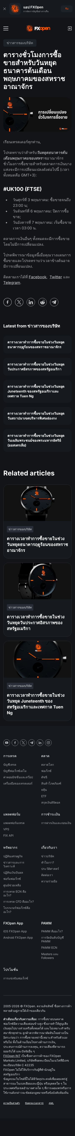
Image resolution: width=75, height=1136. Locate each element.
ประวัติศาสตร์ (50, 868)
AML (51, 1103)
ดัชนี (44, 777)
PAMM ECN (49, 947)
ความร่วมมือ (49, 881)
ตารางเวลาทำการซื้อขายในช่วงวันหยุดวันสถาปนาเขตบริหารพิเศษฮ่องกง (36, 415)
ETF (43, 796)
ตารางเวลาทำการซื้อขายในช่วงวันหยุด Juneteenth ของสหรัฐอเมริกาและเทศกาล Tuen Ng (36, 391)
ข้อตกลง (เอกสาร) (34, 1103)
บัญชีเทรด (9, 764)
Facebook (37, 277)
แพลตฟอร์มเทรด (14, 823)
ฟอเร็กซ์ (46, 771)
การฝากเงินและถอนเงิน (56, 823)
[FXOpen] (38, 28)
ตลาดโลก (47, 764)
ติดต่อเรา (47, 875)
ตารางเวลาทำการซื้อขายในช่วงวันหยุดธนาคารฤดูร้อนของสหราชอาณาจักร (36, 344)
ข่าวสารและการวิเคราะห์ (13, 864)
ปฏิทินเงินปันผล (13, 872)
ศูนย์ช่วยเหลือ (12, 885)
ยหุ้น (44, 789)
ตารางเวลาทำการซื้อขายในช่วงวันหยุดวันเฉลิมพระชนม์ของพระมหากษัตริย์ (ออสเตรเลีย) (36, 440)
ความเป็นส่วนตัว (11, 1103)
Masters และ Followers (50, 956)
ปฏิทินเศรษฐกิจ (12, 856)
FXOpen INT (11, 1056)
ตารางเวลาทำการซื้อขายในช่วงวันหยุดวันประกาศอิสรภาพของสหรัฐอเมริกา (36, 366)
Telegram (11, 282)
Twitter (56, 277)
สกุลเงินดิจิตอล (50, 802)
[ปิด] (4, 9)
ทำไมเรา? (47, 862)
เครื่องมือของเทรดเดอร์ (17, 783)
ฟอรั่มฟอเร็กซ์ (12, 878)
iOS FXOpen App (15, 931)
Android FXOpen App (18, 937)
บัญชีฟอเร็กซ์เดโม (14, 771)
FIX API (8, 835)
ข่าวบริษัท (47, 856)
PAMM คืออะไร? (52, 931)
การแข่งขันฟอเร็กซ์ (15, 978)
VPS (6, 829)
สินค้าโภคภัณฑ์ (51, 783)
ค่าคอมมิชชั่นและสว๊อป (18, 777)
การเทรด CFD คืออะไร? (18, 901)
